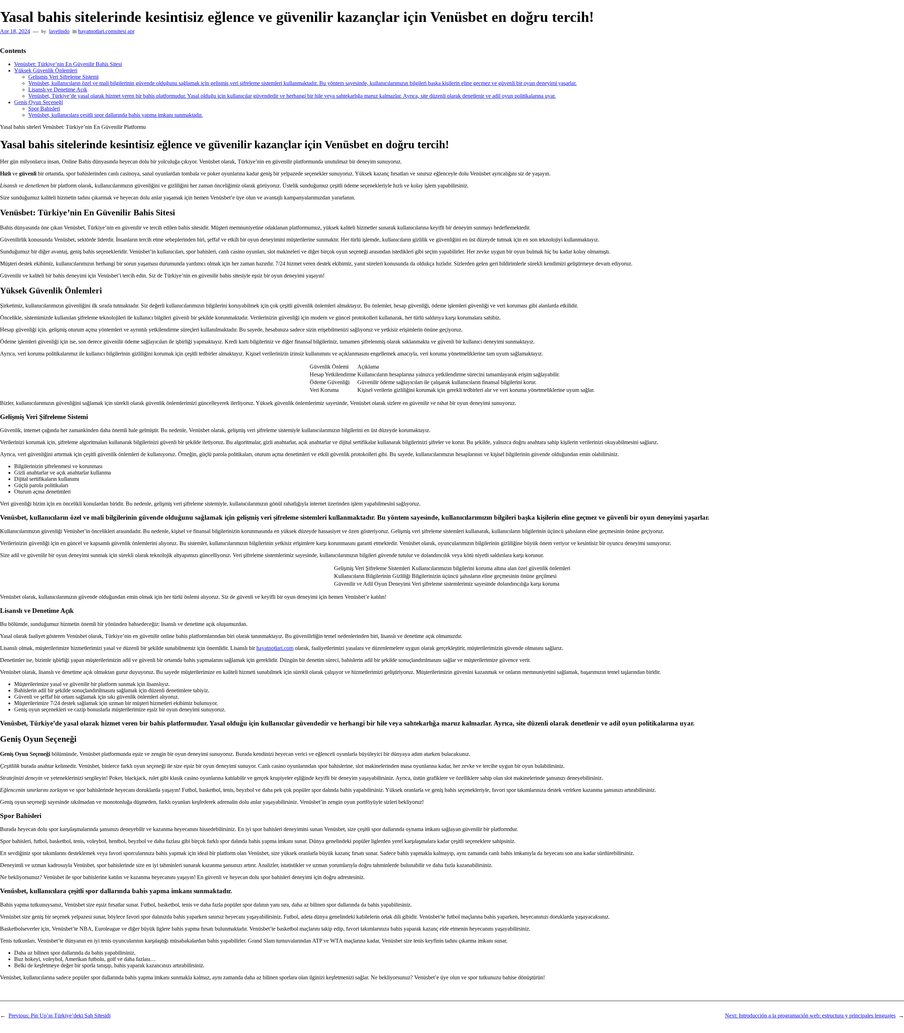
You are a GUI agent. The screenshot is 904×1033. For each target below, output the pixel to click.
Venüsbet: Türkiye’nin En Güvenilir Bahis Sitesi (68, 64)
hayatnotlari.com (274, 648)
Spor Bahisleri (44, 109)
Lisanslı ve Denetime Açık (57, 89)
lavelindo (59, 31)
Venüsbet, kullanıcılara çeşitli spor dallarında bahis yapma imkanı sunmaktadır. (115, 115)
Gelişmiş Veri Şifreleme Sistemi (63, 77)
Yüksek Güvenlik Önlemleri (45, 70)
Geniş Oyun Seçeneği (38, 102)
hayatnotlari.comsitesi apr (106, 31)
